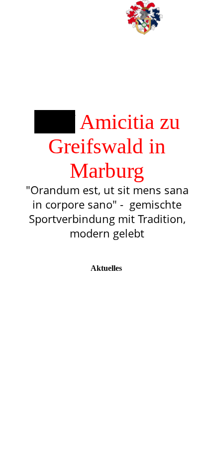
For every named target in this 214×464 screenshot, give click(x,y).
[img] (144, 17)
